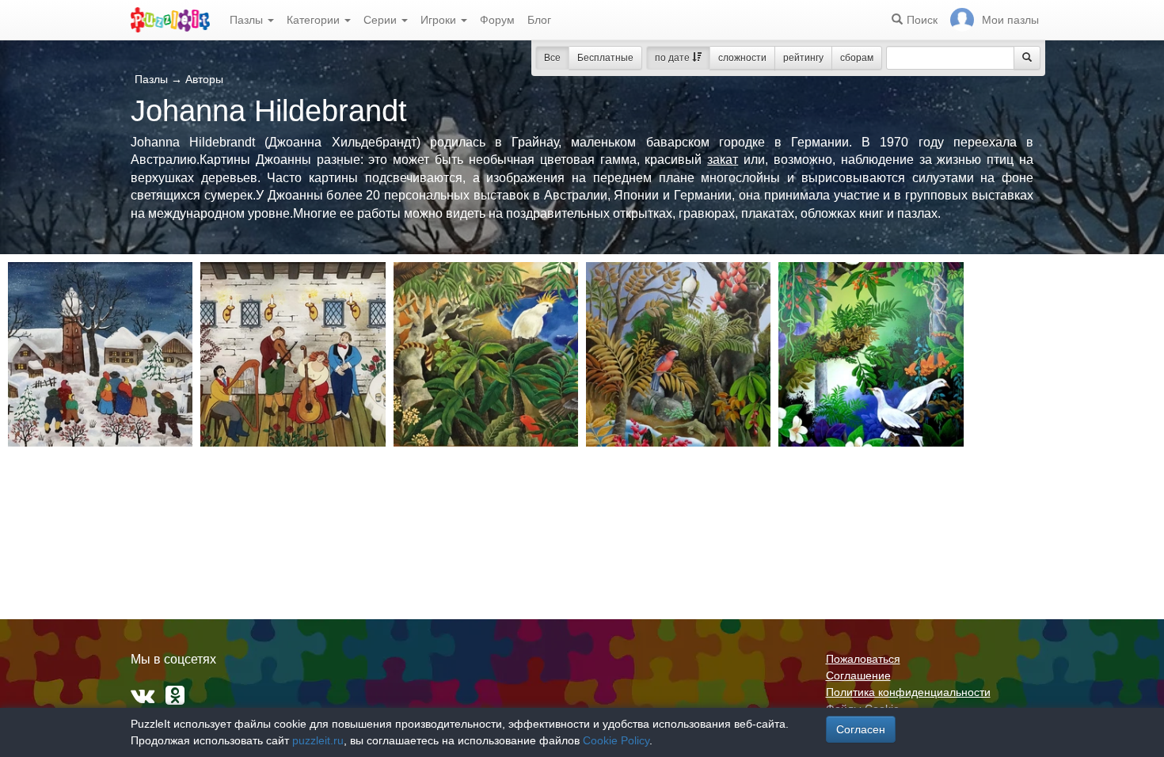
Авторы (204, 79)
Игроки (439, 19)
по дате (673, 57)
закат (722, 159)
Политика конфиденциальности (908, 692)
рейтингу (803, 57)
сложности (742, 57)
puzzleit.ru (318, 740)
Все (552, 57)
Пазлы (248, 19)
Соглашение (858, 675)
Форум (497, 19)
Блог (539, 19)
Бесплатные (605, 57)
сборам (856, 57)
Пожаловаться (863, 658)
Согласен (860, 729)
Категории (315, 19)
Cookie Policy (616, 740)
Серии (381, 19)
